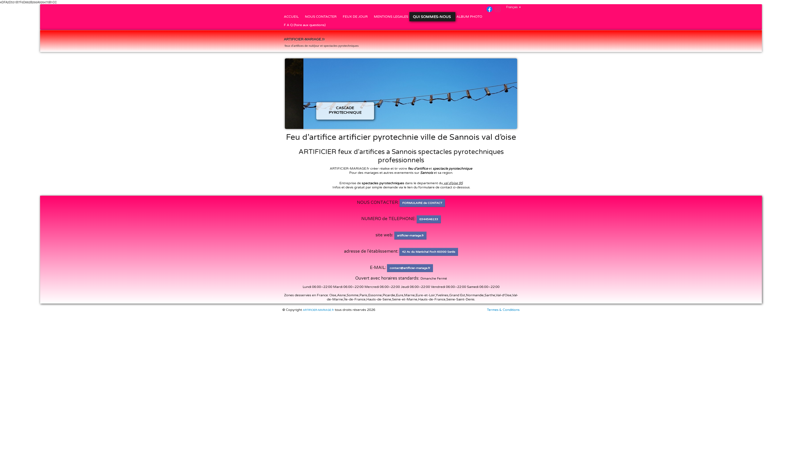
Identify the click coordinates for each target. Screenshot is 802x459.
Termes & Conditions (503, 310)
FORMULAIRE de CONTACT (422, 203)
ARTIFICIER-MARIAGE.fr (318, 310)
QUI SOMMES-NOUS (432, 16)
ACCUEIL (291, 17)
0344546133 (428, 219)
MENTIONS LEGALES (391, 17)
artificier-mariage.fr (410, 235)
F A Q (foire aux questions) (305, 25)
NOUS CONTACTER (320, 17)
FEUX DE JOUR (355, 17)
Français (513, 7)
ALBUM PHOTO (469, 17)
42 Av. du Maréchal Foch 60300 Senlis (428, 251)
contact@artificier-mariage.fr (410, 268)
